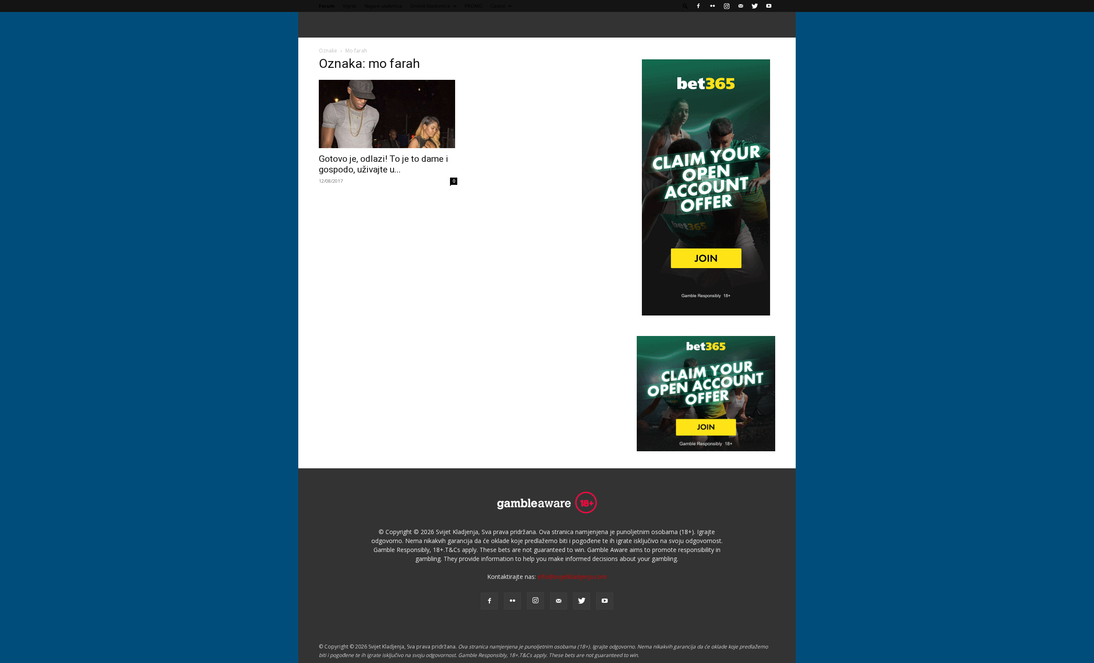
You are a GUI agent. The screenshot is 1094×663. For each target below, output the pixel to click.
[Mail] (740, 6)
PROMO (473, 6)
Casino (498, 6)
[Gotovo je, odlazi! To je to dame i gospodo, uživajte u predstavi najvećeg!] (388, 114)
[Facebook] (698, 6)
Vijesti (349, 6)
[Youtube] (768, 6)
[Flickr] (712, 6)
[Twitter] (754, 6)
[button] (685, 6)
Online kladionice (430, 6)
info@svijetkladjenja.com (572, 576)
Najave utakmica (383, 6)
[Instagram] (726, 6)
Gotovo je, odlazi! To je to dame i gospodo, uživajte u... (383, 164)
